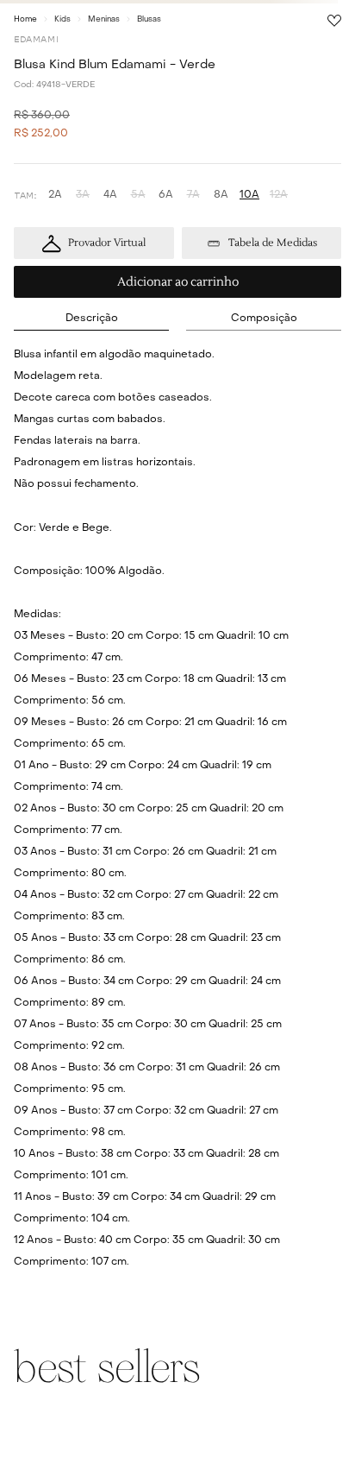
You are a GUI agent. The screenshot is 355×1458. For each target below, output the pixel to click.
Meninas (104, 19)
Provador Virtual (107, 243)
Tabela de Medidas (272, 243)
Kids (62, 19)
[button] (55, 195)
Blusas (149, 19)
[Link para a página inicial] (25, 19)
